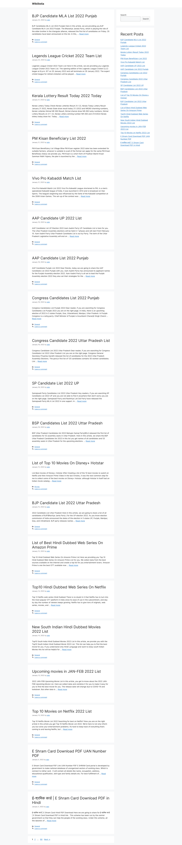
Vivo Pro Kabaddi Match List (56, 178)
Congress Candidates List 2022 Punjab (65, 298)
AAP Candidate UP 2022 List (57, 218)
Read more (84, 34)
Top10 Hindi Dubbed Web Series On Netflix (69, 587)
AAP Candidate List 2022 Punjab (60, 258)
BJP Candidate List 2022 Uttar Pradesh (66, 503)
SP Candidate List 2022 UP (55, 383)
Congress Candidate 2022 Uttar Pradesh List (71, 340)
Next (47, 839)
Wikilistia (38, 3)
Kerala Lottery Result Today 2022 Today (66, 95)
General (37, 40)
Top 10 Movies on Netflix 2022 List (62, 711)
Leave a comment (40, 42)
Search (123, 15)
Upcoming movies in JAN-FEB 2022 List (66, 671)
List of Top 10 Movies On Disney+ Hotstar (68, 463)
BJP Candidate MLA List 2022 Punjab (64, 16)
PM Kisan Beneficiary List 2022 (59, 138)
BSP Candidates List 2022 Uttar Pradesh (67, 423)
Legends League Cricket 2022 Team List (67, 56)
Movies (37, 487)
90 (41, 839)
